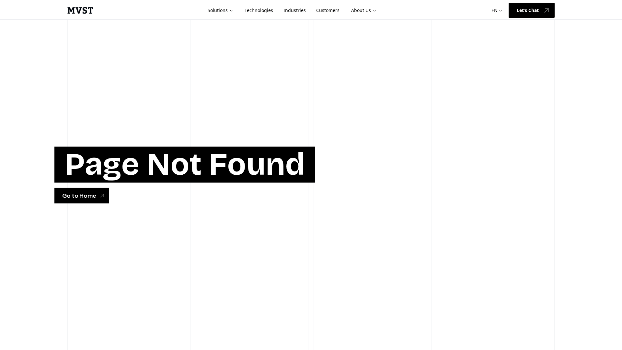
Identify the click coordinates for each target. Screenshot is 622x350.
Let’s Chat (528, 10)
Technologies (259, 10)
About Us (361, 10)
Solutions (218, 10)
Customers (328, 10)
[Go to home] (80, 10)
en (494, 10)
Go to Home (79, 195)
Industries (294, 10)
